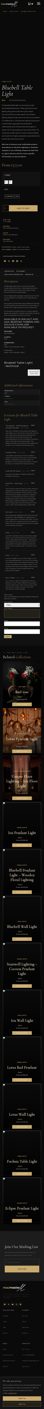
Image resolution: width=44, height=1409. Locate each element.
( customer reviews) (17, 100)
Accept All (22, 1398)
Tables (5, 1321)
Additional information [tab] (14, 274)
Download (34, 372)
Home (5, 11)
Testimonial (25, 1327)
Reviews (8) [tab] (29, 274)
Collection (25, 1333)
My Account (25, 1366)
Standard (8, 404)
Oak (6, 398)
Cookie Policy (12, 1393)
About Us (25, 1316)
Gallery (24, 1321)
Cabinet (5, 1333)
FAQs (4, 1349)
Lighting (5, 1316)
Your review (8, 608)
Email (6, 628)
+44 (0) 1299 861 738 (28, 1355)
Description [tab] (9, 271)
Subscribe (22, 1269)
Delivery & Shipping (9, 1360)
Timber (7, 175)
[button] (39, 4)
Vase (4, 1327)
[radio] (6, 182)
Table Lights (14, 11)
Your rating (8, 602)
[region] (22, 1393)
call (5, 153)
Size (6, 189)
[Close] (41, 1379)
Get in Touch (26, 1349)
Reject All (22, 1404)
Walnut (10, 398)
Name (6, 620)
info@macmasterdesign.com (30, 1360)
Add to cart (23, 208)
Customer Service (8, 1355)
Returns (5, 1366)
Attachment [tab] (20, 271)
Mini (12, 404)
